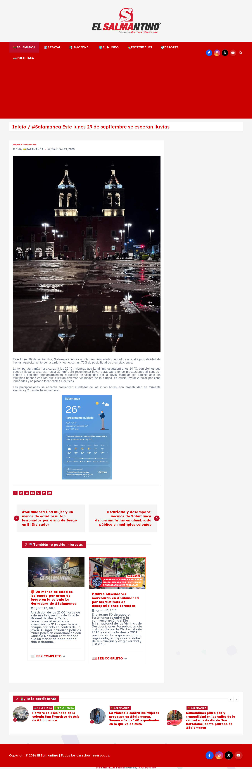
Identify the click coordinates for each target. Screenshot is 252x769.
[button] (231, 699)
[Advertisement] (126, 91)
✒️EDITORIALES (139, 47)
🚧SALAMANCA (24, 47)
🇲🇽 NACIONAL (79, 47)
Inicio (19, 127)
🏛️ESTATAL (52, 47)
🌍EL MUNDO (109, 47)
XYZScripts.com (147, 767)
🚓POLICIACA (23, 58)
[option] (49, 716)
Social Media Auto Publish (110, 767)
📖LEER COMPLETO (47, 656)
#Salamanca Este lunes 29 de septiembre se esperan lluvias (101, 127)
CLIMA (17, 149)
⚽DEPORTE (170, 47)
